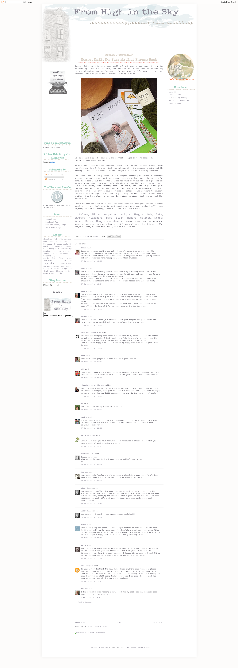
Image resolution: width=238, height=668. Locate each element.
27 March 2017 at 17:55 (91, 396)
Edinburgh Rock (52, 222)
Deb (149, 214)
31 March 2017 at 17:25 (91, 581)
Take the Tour (175, 95)
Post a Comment (85, 602)
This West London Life (91, 333)
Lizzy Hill (85, 488)
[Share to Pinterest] (119, 236)
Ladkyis (125, 214)
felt (54, 258)
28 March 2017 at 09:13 (91, 481)
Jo (82, 404)
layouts (48, 263)
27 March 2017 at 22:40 (91, 446)
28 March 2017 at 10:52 (91, 517)
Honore (131, 218)
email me (58, 72)
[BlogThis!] (111, 236)
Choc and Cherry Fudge (55, 225)
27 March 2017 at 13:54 (91, 284)
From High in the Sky (98, 647)
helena (84, 317)
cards (46, 258)
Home (119, 622)
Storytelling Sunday (178, 98)
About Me (172, 92)
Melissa (145, 218)
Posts (49, 175)
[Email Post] (104, 236)
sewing (68, 266)
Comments (51, 179)
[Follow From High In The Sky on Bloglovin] (49, 163)
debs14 (84, 269)
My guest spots (61, 244)
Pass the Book (175, 103)
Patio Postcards (88, 436)
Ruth (159, 214)
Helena (83, 214)
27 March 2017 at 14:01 (91, 309)
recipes (46, 266)
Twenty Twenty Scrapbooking (57, 253)
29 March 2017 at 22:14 (91, 538)
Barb (109, 218)
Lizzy (120, 218)
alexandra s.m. (87, 454)
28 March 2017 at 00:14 (91, 465)
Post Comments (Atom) (97, 626)
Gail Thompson (87, 566)
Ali (82, 369)
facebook (58, 79)
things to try (63, 271)
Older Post (158, 622)
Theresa (84, 472)
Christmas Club (50, 239)
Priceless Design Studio (138, 647)
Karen (92, 168)
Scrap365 (53, 249)
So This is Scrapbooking (180, 101)
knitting (67, 261)
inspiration (48, 261)
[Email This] (108, 236)
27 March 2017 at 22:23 (91, 410)
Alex (81, 168)
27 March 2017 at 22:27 (91, 428)
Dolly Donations (65, 239)
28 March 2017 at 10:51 (91, 504)
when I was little (52, 273)
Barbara (80, 218)
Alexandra (95, 218)
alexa (83, 525)
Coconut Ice (50, 219)
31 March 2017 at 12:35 (91, 559)
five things (65, 258)
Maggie (138, 214)
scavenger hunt (58, 266)
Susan (83, 248)
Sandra (84, 417)
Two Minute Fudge (53, 228)
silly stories (51, 269)
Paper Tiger (155, 183)
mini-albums (66, 264)
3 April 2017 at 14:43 (91, 597)
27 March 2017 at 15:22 (91, 378)
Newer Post (80, 622)
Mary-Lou (110, 214)
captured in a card (61, 256)
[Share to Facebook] (116, 236)
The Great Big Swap (62, 251)
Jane (116, 221)
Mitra (96, 214)
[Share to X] (114, 236)
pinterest (58, 76)
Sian (87, 236)
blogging (47, 256)
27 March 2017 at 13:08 (91, 261)
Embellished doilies (52, 242)
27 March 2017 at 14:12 (91, 348)
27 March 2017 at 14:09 (91, 325)
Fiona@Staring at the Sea (92, 385)
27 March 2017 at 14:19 (91, 362)
